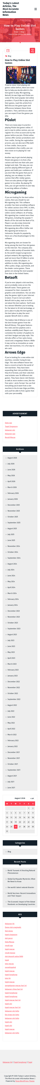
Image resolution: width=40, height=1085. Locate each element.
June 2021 (11, 788)
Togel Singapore (11, 426)
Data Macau (9, 942)
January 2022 (13, 746)
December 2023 (14, 611)
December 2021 (14, 752)
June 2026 (11, 470)
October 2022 (13, 693)
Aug (32, 51)
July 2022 (11, 711)
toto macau (9, 964)
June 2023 (11, 646)
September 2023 (14, 629)
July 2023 (11, 640)
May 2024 (11, 582)
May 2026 (11, 476)
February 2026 (13, 493)
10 (7, 817)
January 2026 (13, 499)
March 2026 (12, 487)
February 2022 (13, 741)
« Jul (32, 798)
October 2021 (13, 764)
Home (16, 32)
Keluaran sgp (10, 434)
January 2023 (13, 676)
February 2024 (13, 599)
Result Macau (10, 437)
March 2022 (12, 735)
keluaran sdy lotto (12, 1033)
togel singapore (11, 935)
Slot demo (9, 931)
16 (33, 817)
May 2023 (11, 652)
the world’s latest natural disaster (21, 887)
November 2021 (14, 758)
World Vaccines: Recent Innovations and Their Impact (22, 894)
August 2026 (12, 458)
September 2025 (14, 523)
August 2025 (12, 529)
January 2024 (13, 605)
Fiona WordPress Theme (24, 1081)
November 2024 (14, 546)
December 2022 (14, 682)
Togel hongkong (20, 1062)
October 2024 (13, 552)
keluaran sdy (10, 430)
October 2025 (13, 517)
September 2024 (14, 558)
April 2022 (11, 729)
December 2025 (14, 505)
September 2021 (14, 770)
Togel (30, 1062)
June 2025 (11, 540)
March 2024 (12, 593)
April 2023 (11, 658)
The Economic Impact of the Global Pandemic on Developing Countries (21, 903)
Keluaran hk (9, 924)
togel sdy (8, 1022)
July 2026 (11, 464)
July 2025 (11, 534)
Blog (22, 32)
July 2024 (11, 570)
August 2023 (12, 635)
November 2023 (14, 617)
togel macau (10, 1029)
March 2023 (12, 664)
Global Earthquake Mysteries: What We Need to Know (21, 880)
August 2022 (12, 705)
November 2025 (14, 511)
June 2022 (11, 717)
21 (24, 822)
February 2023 (13, 670)
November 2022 (14, 688)
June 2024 (11, 576)
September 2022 (14, 699)
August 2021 (12, 776)
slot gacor (9, 938)
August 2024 (12, 564)
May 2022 (11, 723)
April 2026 (11, 481)
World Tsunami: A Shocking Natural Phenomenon (21, 871)
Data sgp (8, 423)
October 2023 (13, 623)
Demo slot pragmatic (13, 927)
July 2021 (11, 782)
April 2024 (11, 587)
